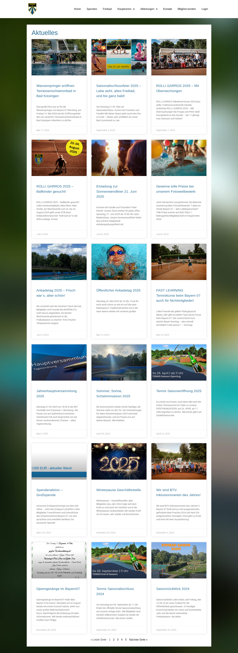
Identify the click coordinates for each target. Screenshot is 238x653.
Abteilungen (147, 9)
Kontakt (167, 9)
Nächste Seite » (138, 639)
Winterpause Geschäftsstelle (118, 490)
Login (205, 9)
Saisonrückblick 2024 (172, 589)
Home (77, 9)
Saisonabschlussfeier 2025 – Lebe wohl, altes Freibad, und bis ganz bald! (118, 91)
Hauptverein (124, 9)
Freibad (107, 9)
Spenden (92, 9)
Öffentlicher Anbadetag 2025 (118, 290)
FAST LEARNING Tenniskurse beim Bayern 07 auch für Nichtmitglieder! (178, 295)
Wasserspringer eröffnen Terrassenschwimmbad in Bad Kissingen (56, 91)
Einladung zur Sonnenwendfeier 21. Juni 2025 (116, 191)
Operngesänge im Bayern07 (58, 589)
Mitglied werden (187, 9)
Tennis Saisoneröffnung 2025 (179, 391)
